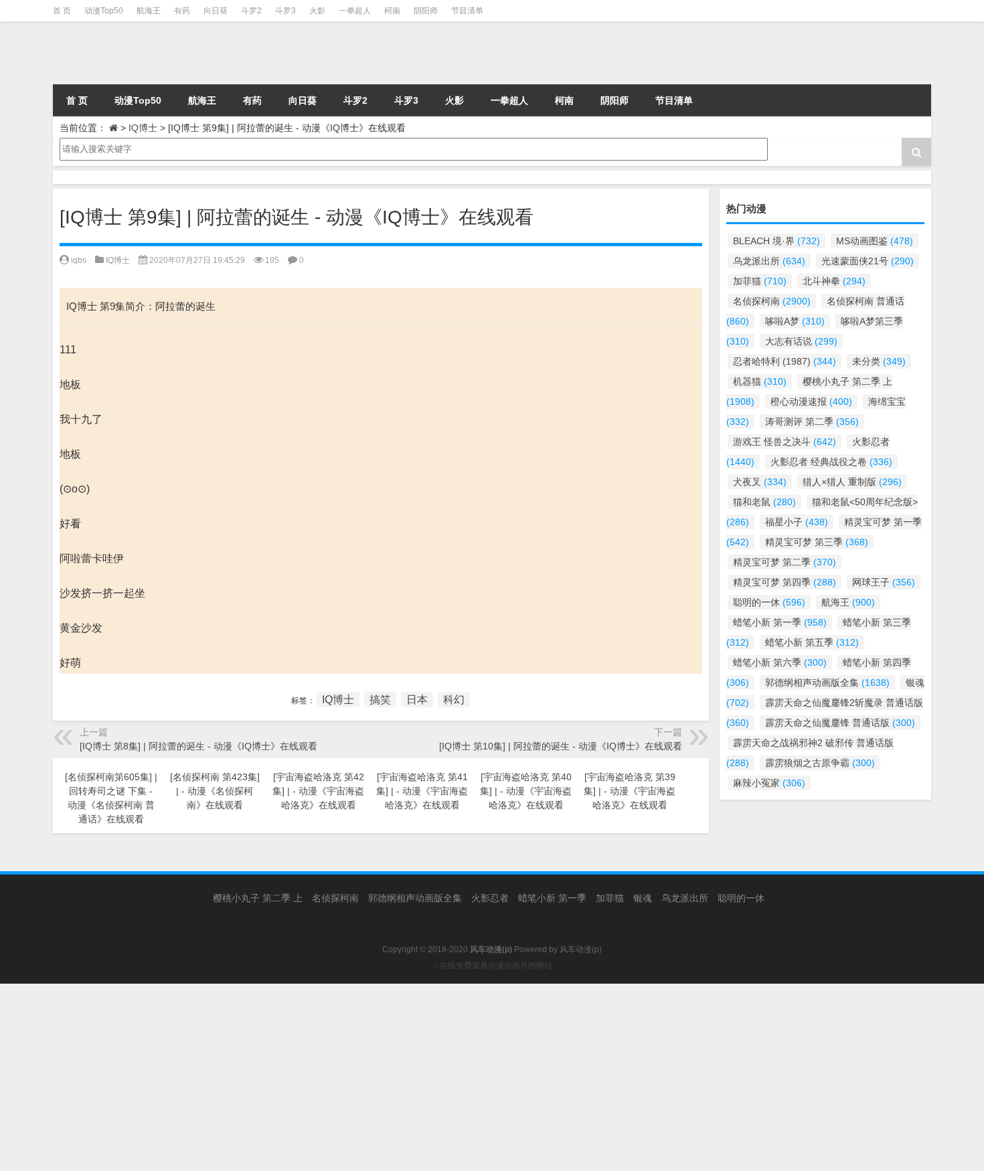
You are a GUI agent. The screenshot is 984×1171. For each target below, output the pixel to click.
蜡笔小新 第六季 (780, 662)
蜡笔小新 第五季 (812, 642)
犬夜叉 (760, 481)
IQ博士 (143, 127)
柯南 (392, 10)
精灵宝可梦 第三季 (816, 542)
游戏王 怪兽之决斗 (784, 441)
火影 (317, 10)
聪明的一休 (769, 602)
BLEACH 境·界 (776, 241)
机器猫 (760, 381)
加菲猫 (760, 281)
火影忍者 (490, 898)
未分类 (879, 361)
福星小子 (796, 522)
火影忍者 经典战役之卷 (831, 461)
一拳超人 (355, 10)
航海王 (149, 10)
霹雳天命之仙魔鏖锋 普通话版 (840, 722)
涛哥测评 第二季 (812, 421)
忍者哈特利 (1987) (784, 361)
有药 (182, 10)
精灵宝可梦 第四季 (784, 582)
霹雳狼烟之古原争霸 (820, 762)
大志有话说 (801, 341)
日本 (417, 699)
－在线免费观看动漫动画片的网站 (492, 965)
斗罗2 (251, 10)
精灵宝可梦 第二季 (784, 562)
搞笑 (380, 699)
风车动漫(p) (581, 949)
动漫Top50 (103, 10)
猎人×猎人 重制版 (852, 481)
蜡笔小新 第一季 (780, 622)
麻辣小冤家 (769, 783)
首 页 (62, 10)
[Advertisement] (401, 1077)
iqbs (78, 260)
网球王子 (883, 582)
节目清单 (467, 10)
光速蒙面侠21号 (867, 261)
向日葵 (215, 10)
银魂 (642, 898)
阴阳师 (426, 10)
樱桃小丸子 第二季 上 (258, 898)
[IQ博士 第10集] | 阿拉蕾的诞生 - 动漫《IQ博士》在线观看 (560, 746)
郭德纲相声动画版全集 (827, 682)
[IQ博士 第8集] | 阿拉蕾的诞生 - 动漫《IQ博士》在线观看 (198, 746)
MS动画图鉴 (874, 241)
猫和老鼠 (764, 502)
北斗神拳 (834, 281)
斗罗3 (285, 10)
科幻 (454, 699)
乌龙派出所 (769, 261)
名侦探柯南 (772, 301)
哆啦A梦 (795, 321)
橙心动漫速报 (811, 401)
